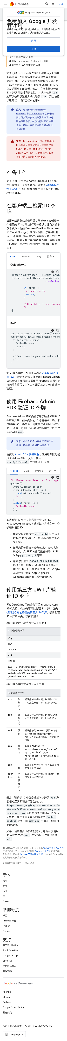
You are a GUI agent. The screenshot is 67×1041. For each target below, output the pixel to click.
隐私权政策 (16, 1025)
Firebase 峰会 (9, 920)
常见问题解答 (9, 965)
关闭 (33, 40)
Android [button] (25, 256)
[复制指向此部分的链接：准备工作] (30, 173)
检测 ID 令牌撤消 (40, 445)
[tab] (12, 256)
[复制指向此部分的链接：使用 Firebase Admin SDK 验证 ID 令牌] (49, 408)
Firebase (7, 1002)
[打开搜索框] (47, 4)
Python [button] (39, 470)
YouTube (7, 931)
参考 (5, 885)
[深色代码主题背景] (52, 271)
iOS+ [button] (12, 256)
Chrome (7, 996)
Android (7, 991)
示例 (5, 891)
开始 (33, 48)
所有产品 (7, 1012)
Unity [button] (38, 256)
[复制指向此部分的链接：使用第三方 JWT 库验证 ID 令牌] (33, 596)
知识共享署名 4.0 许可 (53, 847)
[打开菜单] (5, 4)
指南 (5, 880)
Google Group (10, 955)
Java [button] (26, 470)
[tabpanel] (33, 315)
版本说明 (7, 960)
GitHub (6, 901)
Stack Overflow (11, 950)
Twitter (6, 925)
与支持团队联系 (11, 945)
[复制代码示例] (57, 271)
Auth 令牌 (40, 156)
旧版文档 (7, 971)
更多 (49, 256)
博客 (5, 915)
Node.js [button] (14, 470)
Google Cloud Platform (14, 1007)
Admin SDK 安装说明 (27, 454)
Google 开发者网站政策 (31, 854)
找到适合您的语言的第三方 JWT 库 (27, 612)
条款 (5, 1025)
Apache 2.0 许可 (43, 851)
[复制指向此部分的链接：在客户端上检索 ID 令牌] (15, 212)
